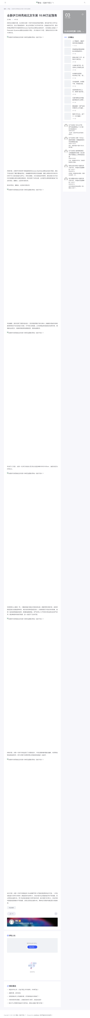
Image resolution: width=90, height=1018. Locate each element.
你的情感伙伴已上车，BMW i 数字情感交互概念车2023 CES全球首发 (78, 91)
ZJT (70, 125)
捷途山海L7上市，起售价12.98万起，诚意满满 (78, 58)
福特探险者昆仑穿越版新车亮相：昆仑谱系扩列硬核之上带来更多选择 (76, 154)
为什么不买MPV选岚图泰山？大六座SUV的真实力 (76, 127)
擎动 (10, 19)
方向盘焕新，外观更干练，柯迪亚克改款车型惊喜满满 (78, 83)
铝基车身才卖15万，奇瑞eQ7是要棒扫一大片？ (76, 167)
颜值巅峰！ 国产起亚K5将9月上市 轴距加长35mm (78, 107)
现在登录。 (32, 947)
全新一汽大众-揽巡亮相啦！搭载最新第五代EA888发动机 (76, 140)
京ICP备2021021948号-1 (46, 1015)
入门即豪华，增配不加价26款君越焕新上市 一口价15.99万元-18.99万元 (78, 42)
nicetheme (36, 1015)
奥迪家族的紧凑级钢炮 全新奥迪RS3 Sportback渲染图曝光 (78, 50)
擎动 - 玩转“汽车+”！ (21, 1015)
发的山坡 (71, 165)
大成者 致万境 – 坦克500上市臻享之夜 (78, 66)
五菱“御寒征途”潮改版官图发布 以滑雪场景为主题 (78, 99)
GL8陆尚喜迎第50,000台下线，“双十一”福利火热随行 (78, 74)
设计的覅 (71, 178)
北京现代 (12, 907)
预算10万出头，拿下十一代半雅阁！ (78, 115)
